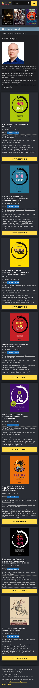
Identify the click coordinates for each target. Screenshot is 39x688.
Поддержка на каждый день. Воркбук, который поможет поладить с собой (13, 489)
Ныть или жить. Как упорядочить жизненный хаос (15, 125)
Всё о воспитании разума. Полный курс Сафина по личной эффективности (15, 416)
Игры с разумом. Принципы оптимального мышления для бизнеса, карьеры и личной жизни (15, 561)
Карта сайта (6, 684)
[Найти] (29, 3)
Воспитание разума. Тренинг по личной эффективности (15, 345)
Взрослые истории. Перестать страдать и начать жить (14, 629)
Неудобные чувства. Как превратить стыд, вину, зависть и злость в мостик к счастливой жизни (15, 273)
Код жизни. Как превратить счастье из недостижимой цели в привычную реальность (15, 198)
